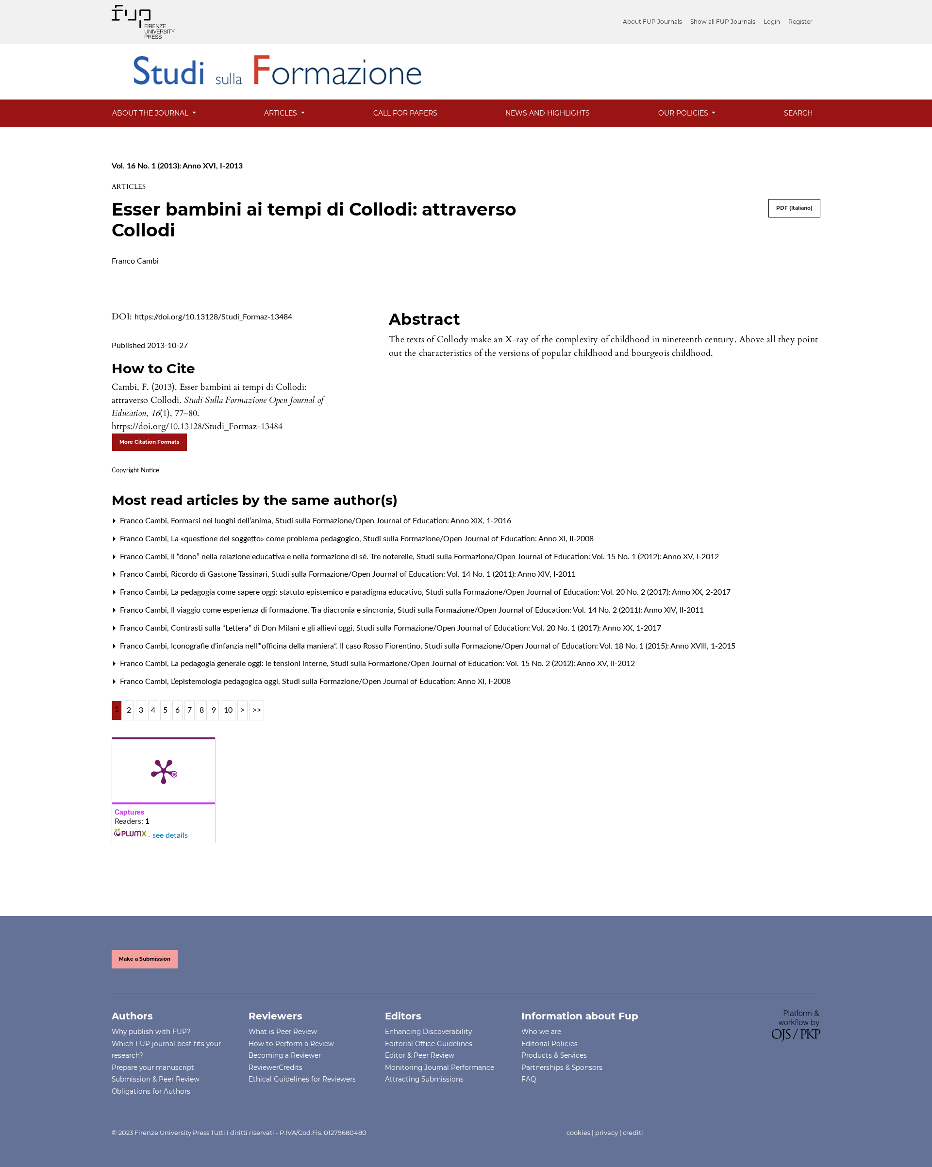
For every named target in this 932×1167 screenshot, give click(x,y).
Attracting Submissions (424, 1079)
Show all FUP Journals (722, 21)
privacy (606, 1132)
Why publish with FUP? (151, 1031)
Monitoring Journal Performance (439, 1067)
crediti (633, 1132)
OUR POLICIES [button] (684, 113)
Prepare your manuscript (153, 1067)
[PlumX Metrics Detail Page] (163, 771)
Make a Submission (144, 959)
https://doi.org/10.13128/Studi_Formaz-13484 (213, 317)
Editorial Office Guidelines (428, 1044)
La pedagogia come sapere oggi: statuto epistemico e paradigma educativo (297, 592)
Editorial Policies (549, 1044)
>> (256, 710)
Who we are (541, 1031)
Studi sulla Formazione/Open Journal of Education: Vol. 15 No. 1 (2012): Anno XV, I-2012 (567, 557)
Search (798, 113)
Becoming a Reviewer (285, 1055)
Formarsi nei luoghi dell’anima (222, 521)
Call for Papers (405, 113)
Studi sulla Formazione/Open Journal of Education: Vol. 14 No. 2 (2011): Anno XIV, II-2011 (551, 610)
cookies (578, 1132)
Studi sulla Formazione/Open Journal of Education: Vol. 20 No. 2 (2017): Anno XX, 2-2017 (578, 592)
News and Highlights (547, 113)
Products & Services (554, 1055)
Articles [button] (281, 113)
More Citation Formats (149, 442)
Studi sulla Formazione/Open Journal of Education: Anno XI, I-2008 (396, 681)
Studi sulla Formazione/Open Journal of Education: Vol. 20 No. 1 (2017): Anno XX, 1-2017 (508, 628)
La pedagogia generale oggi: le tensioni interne (250, 663)
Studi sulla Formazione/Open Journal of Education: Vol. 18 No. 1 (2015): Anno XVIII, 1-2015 (579, 646)
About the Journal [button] (151, 113)
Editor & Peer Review (419, 1055)
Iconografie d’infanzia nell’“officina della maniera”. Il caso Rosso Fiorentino (296, 646)
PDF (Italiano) (794, 208)
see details (170, 835)
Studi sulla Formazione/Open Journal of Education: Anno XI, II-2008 (478, 539)
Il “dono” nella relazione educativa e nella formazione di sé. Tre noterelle (293, 557)
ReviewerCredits (275, 1067)
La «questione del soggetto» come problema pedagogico (266, 539)
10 (228, 710)
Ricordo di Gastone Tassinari (220, 574)
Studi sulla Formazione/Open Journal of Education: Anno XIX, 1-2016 (393, 521)
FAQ (528, 1079)
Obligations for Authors (151, 1091)
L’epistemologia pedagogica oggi (225, 681)
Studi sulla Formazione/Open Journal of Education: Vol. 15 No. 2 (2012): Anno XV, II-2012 (483, 663)
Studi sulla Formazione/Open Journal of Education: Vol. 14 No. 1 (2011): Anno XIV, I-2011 (423, 574)
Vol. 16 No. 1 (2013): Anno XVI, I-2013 (177, 166)
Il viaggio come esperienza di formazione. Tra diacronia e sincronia (283, 610)
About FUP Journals (652, 21)
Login (772, 21)
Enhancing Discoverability (428, 1031)
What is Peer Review (283, 1031)
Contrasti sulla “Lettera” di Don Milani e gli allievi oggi (262, 628)
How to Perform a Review (291, 1044)
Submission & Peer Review (156, 1079)
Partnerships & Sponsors (561, 1067)
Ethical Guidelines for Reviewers (302, 1079)
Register (800, 21)
